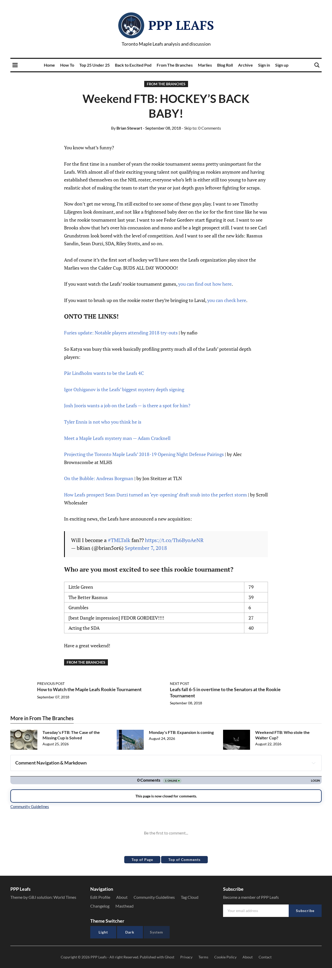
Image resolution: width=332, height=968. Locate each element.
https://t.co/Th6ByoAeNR (174, 540)
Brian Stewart (126, 127)
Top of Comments (184, 859)
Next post (179, 683)
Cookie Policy (225, 957)
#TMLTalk (119, 540)
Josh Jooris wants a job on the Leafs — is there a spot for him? (127, 405)
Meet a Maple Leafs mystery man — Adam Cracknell (117, 438)
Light (103, 932)
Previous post (51, 683)
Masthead (124, 905)
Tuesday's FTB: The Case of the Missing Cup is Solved (71, 735)
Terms (203, 957)
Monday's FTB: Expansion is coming (181, 732)
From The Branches (175, 64)
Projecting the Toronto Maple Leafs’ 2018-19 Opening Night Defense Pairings (144, 454)
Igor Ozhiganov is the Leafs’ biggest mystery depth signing (124, 389)
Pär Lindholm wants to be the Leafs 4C (104, 373)
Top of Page (142, 859)
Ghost (169, 957)
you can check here (226, 300)
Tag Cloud (189, 897)
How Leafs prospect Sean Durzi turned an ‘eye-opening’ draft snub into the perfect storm (155, 495)
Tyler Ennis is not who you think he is (102, 422)
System (156, 932)
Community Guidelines (154, 897)
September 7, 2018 (146, 547)
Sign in (264, 64)
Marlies (205, 64)
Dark (129, 932)
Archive (245, 64)
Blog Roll (225, 64)
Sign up (281, 64)
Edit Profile (100, 897)
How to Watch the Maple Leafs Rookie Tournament (89, 689)
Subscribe (305, 910)
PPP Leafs (181, 25)
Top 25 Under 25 (94, 64)
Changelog (99, 905)
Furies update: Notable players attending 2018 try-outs (121, 332)
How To (67, 64)
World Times (64, 897)
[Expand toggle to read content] (313, 763)
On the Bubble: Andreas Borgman (98, 478)
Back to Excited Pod (133, 64)
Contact (265, 957)
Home (49, 64)
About (122, 897)
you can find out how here (205, 284)
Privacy (186, 957)
